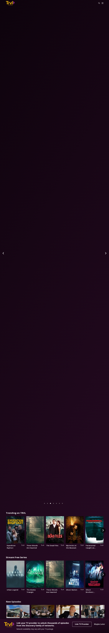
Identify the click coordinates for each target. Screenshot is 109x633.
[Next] (105, 253)
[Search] (98, 3)
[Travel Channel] (11, 3)
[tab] (44, 503)
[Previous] (3, 253)
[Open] (102, 3)
